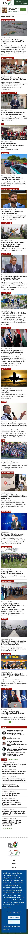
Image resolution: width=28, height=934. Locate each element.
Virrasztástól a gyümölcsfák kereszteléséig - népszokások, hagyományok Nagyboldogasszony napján (17, 743)
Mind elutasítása (14, 917)
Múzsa (14, 867)
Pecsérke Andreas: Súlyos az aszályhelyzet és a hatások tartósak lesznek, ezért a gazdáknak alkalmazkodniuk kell (16, 733)
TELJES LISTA (6, 828)
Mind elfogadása (14, 922)
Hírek (14, 864)
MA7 (14, 860)
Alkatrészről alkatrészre (13, 738)
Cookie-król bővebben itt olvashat (11, 928)
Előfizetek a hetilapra (23, 9)
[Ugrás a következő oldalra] (15, 722)
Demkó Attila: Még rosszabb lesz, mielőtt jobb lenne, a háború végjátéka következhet (16, 754)
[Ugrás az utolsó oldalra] (18, 722)
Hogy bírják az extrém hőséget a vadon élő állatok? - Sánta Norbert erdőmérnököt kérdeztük (17, 749)
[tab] (4, 759)
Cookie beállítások (14, 912)
